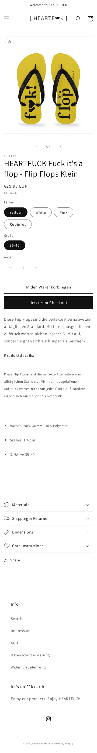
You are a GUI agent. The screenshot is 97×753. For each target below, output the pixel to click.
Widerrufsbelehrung (28, 667)
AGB (14, 643)
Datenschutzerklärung (30, 655)
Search (17, 618)
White (41, 212)
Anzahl (9, 257)
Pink (64, 212)
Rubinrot (18, 224)
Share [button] (15, 560)
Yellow (16, 212)
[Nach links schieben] (37, 146)
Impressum (20, 630)
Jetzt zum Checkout (48, 302)
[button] (7, 19)
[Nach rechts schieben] (60, 146)
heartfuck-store (41, 743)
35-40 (15, 245)
